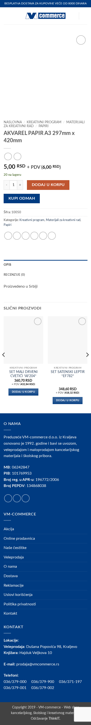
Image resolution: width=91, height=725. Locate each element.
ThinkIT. (54, 718)
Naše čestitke (15, 548)
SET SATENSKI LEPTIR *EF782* (68, 374)
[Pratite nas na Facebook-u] (8, 498)
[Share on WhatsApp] (8, 236)
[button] (6, 16)
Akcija (9, 529)
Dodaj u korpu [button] (23, 391)
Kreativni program (44, 122)
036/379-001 (17, 688)
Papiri (44, 126)
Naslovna (13, 122)
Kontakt (10, 613)
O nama (10, 566)
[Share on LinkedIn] (52, 236)
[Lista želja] (72, 15)
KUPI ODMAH (21, 198)
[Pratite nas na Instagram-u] (17, 498)
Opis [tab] (7, 264)
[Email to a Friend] (34, 236)
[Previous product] (17, 156)
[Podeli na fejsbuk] (17, 236)
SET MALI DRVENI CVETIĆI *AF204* (23, 374)
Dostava (11, 576)
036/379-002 (45, 688)
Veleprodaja (14, 557)
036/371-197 (70, 682)
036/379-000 (17, 682)
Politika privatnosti (20, 604)
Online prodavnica (19, 538)
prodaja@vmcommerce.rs (37, 664)
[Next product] (8, 156)
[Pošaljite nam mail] (26, 498)
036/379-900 (43, 682)
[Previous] (4, 364)
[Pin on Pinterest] (43, 236)
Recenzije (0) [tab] (14, 274)
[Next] (87, 364)
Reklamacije (14, 585)
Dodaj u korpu (48, 185)
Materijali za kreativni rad (63, 220)
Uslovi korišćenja (18, 595)
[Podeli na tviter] (26, 236)
